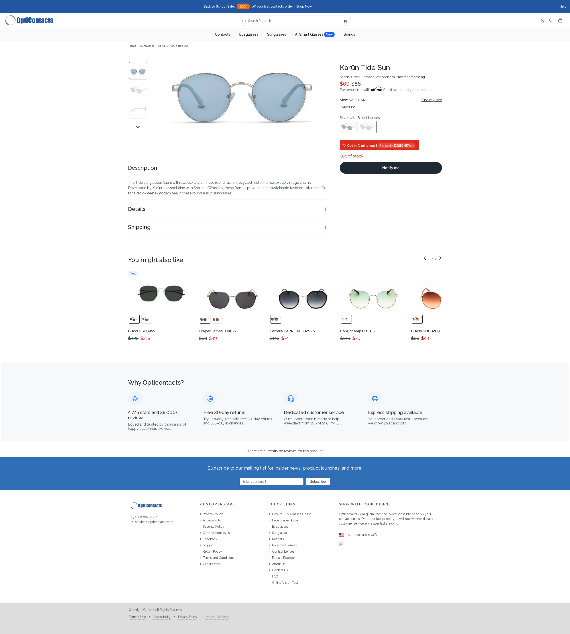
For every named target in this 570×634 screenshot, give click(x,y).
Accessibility (162, 617)
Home (132, 45)
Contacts (222, 34)
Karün (162, 45)
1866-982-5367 (146, 517)
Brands (349, 34)
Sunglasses (276, 34)
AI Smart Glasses (314, 34)
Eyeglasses (248, 34)
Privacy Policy (187, 617)
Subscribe (318, 481)
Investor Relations (217, 617)
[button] (228, 168)
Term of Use (137, 617)
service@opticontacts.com (154, 522)
